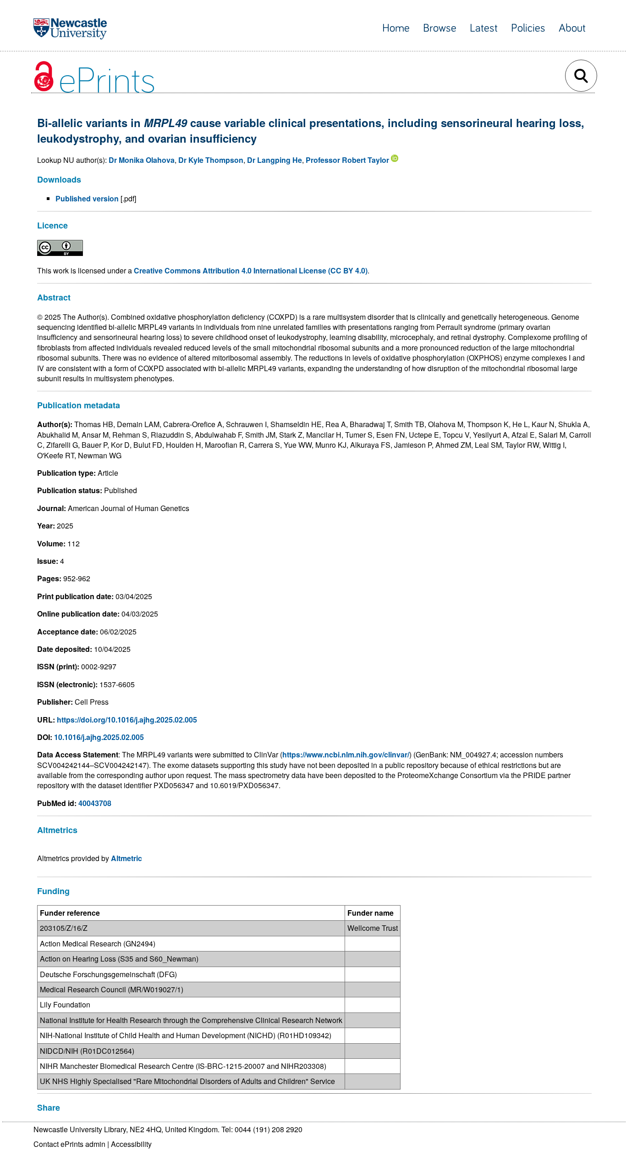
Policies (528, 28)
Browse (439, 28)
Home (396, 28)
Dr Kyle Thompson (210, 160)
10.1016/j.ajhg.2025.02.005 (99, 737)
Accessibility (131, 1144)
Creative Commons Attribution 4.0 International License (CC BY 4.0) (251, 270)
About (572, 28)
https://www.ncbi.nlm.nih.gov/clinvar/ (345, 754)
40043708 (94, 803)
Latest (484, 28)
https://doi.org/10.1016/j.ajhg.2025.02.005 (127, 719)
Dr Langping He (274, 160)
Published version (87, 198)
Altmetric (126, 858)
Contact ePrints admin (69, 1144)
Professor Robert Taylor (347, 160)
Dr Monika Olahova (142, 160)
